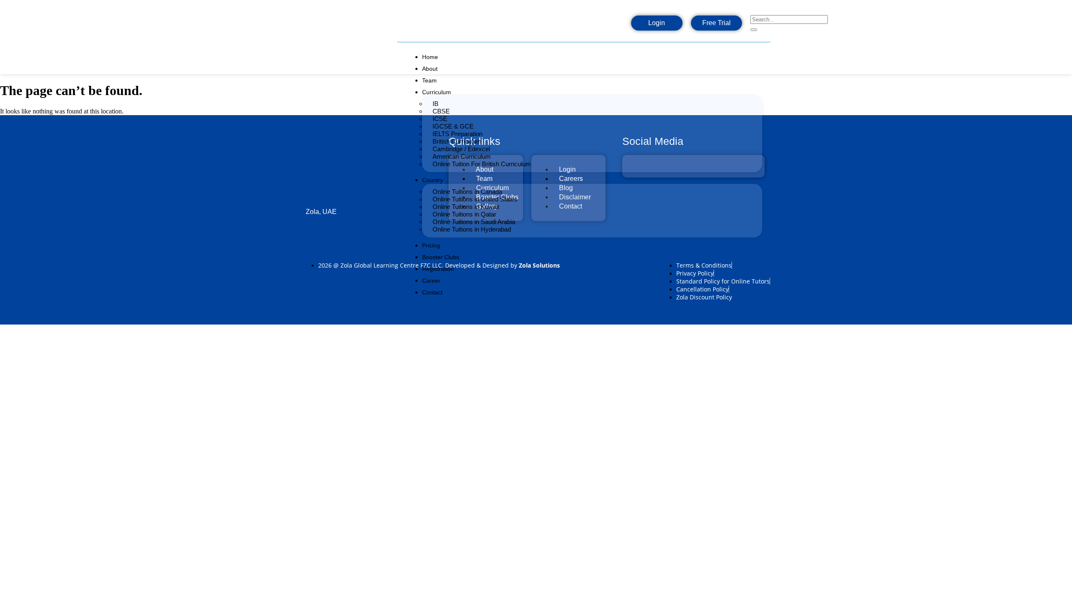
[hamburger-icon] (763, 54)
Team (429, 80)
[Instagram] (585, 25)
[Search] (753, 29)
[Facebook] (558, 25)
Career (431, 280)
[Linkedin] (612, 25)
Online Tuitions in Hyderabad (472, 229)
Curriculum (436, 92)
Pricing (431, 245)
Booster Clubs (440, 257)
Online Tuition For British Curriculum (482, 164)
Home (430, 57)
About (430, 68)
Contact (432, 292)
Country (432, 180)
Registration (438, 268)
